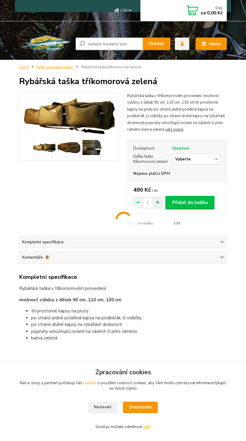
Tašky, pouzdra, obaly (54, 67)
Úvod (23, 67)
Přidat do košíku (190, 202)
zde (146, 427)
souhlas (90, 383)
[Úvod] (45, 44)
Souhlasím (140, 407)
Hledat (156, 44)
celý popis (174, 129)
